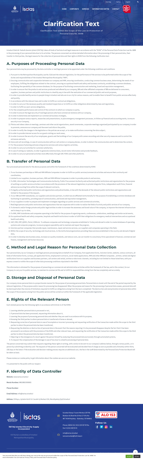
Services (85, 9)
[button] (137, 2)
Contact (115, 9)
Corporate (74, 9)
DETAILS (137, 456)
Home (64, 9)
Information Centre (100, 9)
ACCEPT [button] (129, 456)
